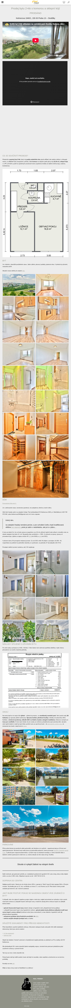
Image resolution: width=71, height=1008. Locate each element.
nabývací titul (7, 935)
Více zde (26, 1006)
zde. (23, 270)
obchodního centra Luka (55, 724)
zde (30, 536)
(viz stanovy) (16, 527)
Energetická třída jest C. (9, 503)
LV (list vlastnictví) (9, 933)
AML (37, 916)
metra (25, 726)
